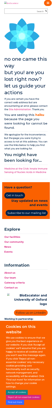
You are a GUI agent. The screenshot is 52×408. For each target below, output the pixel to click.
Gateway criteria (14, 282)
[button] (48, 3)
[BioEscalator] (11, 2)
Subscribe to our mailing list (27, 213)
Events (8, 251)
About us (9, 272)
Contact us (11, 287)
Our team (10, 277)
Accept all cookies (17, 392)
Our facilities (12, 237)
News (7, 246)
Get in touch (14, 195)
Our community (14, 242)
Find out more (15, 402)
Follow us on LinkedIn (31, 312)
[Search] (46, 11)
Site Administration (20, 109)
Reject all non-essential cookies (23, 397)
